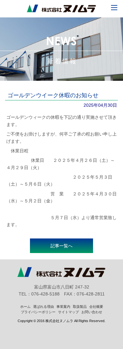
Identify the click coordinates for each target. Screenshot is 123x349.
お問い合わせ (91, 312)
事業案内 (63, 306)
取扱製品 (80, 306)
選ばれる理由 (43, 306)
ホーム (25, 306)
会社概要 (96, 306)
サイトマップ (68, 312)
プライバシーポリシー (38, 312)
